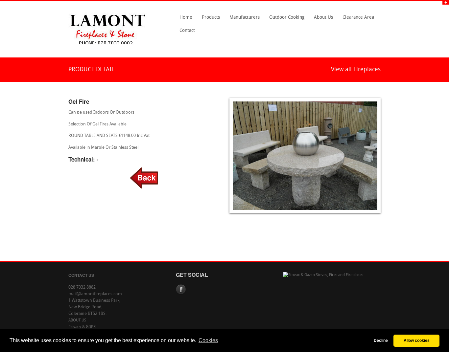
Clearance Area (356, 19)
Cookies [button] (208, 340)
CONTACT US (81, 275)
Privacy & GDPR (82, 327)
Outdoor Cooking (286, 17)
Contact (185, 32)
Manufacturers (243, 19)
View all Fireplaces (356, 70)
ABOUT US (77, 320)
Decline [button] (381, 340)
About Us (321, 19)
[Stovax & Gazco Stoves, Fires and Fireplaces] (323, 275)
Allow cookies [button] (417, 340)
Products (209, 19)
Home (185, 17)
